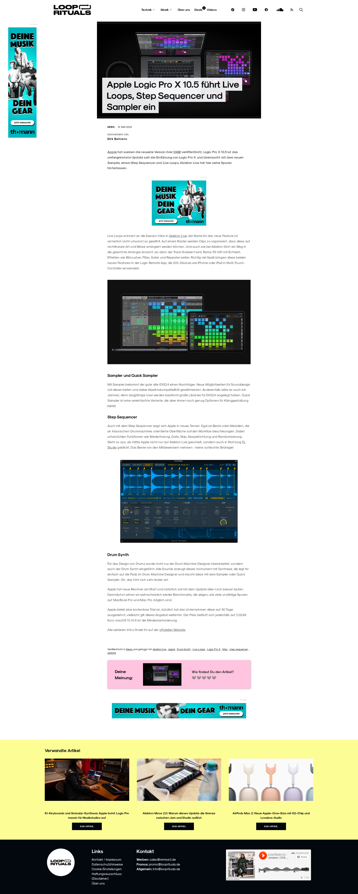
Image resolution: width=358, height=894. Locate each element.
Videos (212, 9)
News (129, 649)
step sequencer (239, 649)
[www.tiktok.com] (232, 10)
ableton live (159, 649)
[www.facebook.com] (266, 9)
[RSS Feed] (291, 9)
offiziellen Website (172, 630)
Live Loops (199, 649)
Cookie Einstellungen (107, 869)
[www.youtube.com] (255, 9)
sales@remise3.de (163, 859)
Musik (165, 9)
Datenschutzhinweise (107, 864)
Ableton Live (178, 236)
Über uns (184, 9)
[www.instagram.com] (243, 9)
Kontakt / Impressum (106, 859)
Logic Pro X (214, 649)
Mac (225, 649)
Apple (112, 152)
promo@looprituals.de (164, 864)
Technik (146, 9)
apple (171, 649)
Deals (198, 9)
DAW (177, 152)
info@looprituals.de (166, 869)
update (111, 652)
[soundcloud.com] (279, 9)
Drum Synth (184, 649)
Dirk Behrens (117, 138)
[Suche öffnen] (301, 9)
